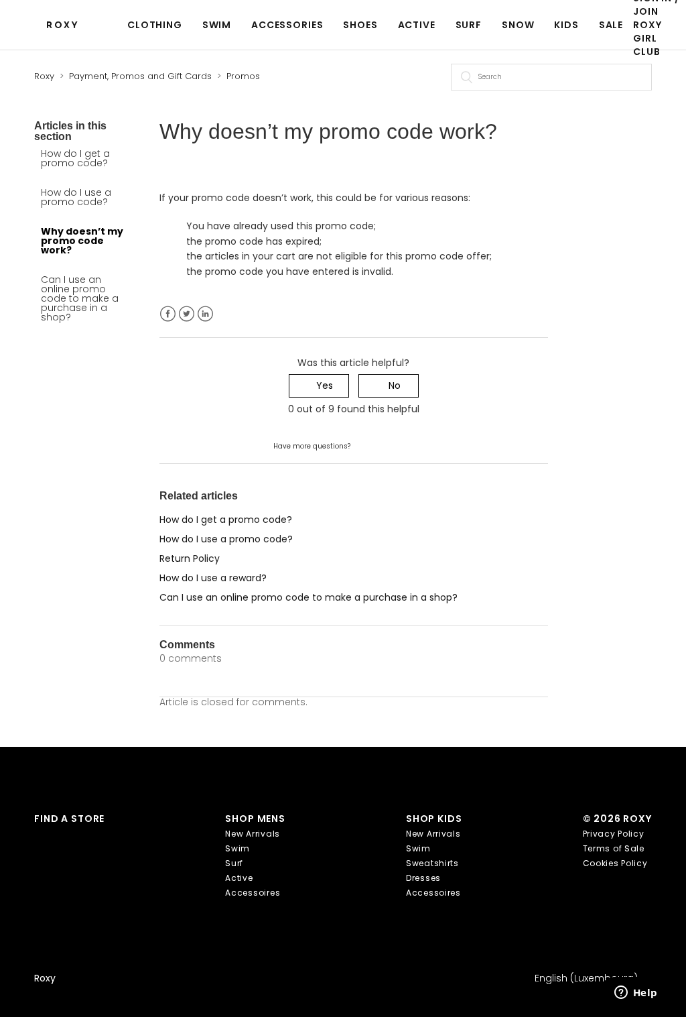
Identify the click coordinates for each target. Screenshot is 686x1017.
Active (416, 25)
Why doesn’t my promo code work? (82, 241)
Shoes (360, 25)
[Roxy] (66, 25)
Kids (566, 25)
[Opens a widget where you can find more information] (636, 993)
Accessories (287, 25)
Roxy (44, 76)
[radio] (319, 386)
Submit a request (392, 445)
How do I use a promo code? (76, 197)
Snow (518, 25)
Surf (469, 25)
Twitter (186, 314)
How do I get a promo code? (75, 158)
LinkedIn (205, 314)
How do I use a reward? (213, 578)
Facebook (167, 314)
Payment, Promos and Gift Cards (140, 76)
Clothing (154, 25)
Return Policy (189, 558)
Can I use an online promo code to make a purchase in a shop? (80, 298)
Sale (611, 25)
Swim (216, 25)
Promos (243, 76)
